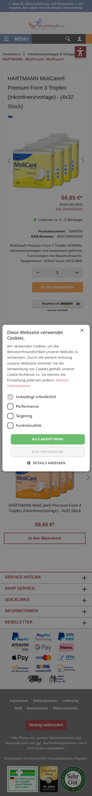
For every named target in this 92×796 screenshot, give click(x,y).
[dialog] (46, 398)
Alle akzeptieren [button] (47, 439)
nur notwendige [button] (48, 452)
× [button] (82, 330)
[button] (46, 463)
